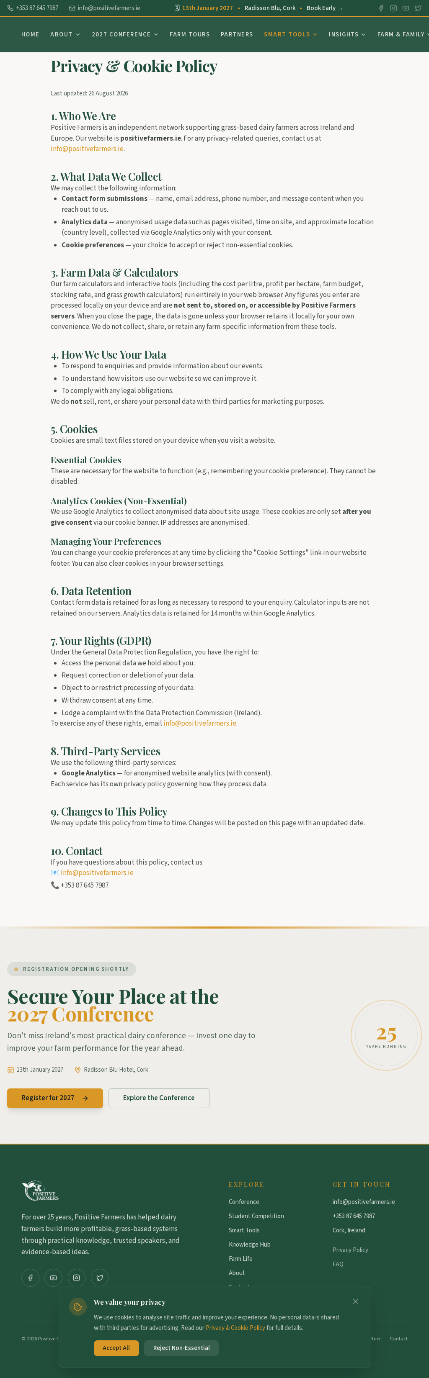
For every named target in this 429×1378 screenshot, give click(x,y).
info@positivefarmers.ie (109, 8)
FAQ (338, 1264)
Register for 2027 (48, 1098)
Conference (244, 1202)
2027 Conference (121, 34)
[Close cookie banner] (355, 1301)
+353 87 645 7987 (37, 8)
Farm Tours (190, 34)
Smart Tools (287, 34)
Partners (237, 34)
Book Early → (325, 8)
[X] (418, 8)
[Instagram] (393, 8)
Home (30, 34)
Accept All (116, 1348)
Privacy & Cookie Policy (235, 1328)
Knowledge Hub (250, 1244)
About (61, 34)
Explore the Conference (159, 1098)
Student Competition (256, 1216)
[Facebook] (381, 8)
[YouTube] (405, 8)
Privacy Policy (350, 1250)
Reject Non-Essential (181, 1348)
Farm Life (241, 1259)
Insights (344, 34)
